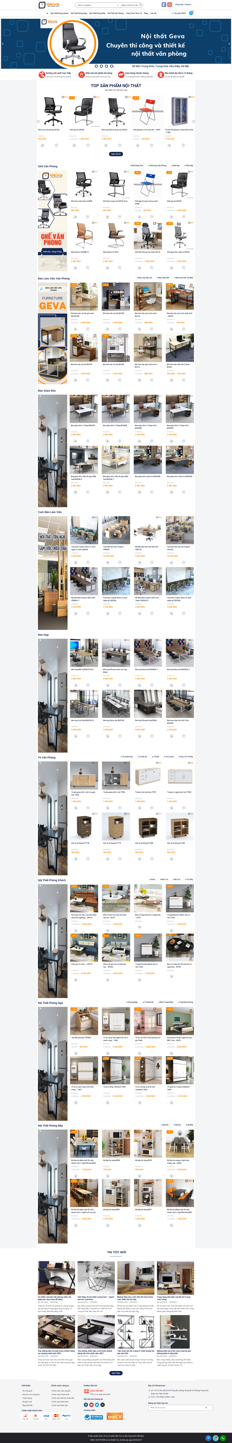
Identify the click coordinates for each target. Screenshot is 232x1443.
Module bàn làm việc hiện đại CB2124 (146, 548)
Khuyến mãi (27, 1402)
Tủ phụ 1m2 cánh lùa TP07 (145, 792)
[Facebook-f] (86, 1405)
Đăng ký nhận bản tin (158, 1403)
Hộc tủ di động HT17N (80, 843)
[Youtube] (91, 1405)
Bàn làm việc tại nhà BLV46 (113, 364)
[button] (2, 43)
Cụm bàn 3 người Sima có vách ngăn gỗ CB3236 (115, 599)
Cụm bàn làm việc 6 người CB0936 (113, 548)
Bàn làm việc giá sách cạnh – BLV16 (179, 130)
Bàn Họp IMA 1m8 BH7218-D (82, 669)
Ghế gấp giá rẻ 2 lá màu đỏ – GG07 (83, 130)
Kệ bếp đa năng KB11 (143, 1210)
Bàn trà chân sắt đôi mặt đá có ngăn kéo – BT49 (179, 965)
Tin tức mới (116, 1252)
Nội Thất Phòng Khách (52, 880)
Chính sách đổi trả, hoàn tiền (63, 1398)
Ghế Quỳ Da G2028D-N (80, 252)
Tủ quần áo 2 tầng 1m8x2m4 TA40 (178, 1088)
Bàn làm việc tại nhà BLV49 (81, 364)
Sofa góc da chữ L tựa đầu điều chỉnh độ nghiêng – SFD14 (83, 916)
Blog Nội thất (27, 1405)
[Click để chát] (208, 1440)
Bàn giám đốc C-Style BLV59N (115, 425)
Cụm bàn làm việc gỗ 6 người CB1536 (178, 548)
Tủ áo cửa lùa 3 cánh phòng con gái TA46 (147, 1039)
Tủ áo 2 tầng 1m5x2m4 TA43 (114, 1087)
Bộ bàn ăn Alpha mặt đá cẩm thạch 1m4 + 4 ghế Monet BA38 (179, 1211)
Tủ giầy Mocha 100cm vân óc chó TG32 (178, 916)
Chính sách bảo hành (60, 1402)
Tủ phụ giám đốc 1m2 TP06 (114, 792)
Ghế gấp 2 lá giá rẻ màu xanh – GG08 (147, 202)
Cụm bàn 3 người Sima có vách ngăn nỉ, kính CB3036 (83, 548)
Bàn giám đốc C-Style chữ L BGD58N (146, 427)
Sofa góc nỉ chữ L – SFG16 (81, 964)
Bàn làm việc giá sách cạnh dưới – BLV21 (179, 314)
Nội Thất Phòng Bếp (50, 1125)
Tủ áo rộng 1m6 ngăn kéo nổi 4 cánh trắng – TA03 (115, 1039)
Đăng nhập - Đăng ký (183, 4)
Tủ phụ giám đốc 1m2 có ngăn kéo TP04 (83, 793)
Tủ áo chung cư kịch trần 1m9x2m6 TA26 (145, 1088)
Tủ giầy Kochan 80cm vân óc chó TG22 (146, 965)
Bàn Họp (43, 635)
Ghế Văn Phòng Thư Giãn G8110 (147, 252)
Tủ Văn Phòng (46, 757)
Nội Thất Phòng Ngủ (50, 1003)
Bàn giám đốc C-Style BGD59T (83, 425)
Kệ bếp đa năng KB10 (143, 1160)
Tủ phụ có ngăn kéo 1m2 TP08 (179, 792)
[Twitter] (97, 1405)
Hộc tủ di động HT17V (112, 843)
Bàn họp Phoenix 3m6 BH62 (146, 720)
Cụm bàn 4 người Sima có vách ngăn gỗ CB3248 (179, 599)
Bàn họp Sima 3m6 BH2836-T (146, 669)
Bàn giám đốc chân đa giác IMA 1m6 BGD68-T (115, 477)
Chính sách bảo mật (60, 1405)
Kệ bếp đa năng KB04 (111, 1160)
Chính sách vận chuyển (61, 1391)
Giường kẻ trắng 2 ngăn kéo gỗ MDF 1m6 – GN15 (179, 1039)
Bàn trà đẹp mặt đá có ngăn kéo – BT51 (148, 916)
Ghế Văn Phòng (47, 166)
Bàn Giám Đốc (47, 390)
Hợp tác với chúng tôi (30, 1394)
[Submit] (206, 1407)
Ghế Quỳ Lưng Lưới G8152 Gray (115, 201)
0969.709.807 (96, 1391)
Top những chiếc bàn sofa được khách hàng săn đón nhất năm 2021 (95, 1352)
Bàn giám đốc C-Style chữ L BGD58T (178, 427)
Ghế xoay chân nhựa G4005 (81, 201)
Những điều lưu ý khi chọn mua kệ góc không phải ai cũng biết (174, 1352)
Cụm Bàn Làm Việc (50, 512)
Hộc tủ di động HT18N (144, 843)
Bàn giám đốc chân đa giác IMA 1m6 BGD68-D (83, 477)
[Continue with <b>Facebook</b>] (164, 4)
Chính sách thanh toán (60, 1394)
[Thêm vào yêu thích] (56, 145)
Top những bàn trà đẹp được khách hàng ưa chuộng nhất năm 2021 (56, 1352)
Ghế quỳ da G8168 (174, 201)
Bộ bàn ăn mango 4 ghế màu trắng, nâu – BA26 (178, 1161)
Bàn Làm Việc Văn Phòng (54, 278)
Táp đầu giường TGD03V (81, 1038)
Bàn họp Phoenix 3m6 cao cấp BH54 (115, 670)
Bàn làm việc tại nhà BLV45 (113, 313)
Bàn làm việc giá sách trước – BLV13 (146, 365)
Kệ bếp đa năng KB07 (111, 1210)
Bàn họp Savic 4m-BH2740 (113, 720)
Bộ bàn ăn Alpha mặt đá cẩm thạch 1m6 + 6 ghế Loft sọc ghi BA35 (83, 1211)
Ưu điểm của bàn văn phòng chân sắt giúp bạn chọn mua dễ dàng (54, 1298)
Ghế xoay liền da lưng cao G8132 (51, 130)
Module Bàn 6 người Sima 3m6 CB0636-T (83, 599)
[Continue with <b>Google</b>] (169, 4)
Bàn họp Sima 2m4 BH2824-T (178, 669)
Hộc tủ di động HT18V (176, 843)
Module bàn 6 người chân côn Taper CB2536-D (147, 599)
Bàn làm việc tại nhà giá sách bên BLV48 (82, 314)
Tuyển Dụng (27, 1398)
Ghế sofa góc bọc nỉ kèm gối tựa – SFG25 (114, 965)
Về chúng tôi (27, 1391)
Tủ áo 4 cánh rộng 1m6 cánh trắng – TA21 (82, 1088)
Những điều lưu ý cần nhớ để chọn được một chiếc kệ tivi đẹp (135, 1298)
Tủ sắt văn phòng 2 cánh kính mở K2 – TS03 (116, 131)
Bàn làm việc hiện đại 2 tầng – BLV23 (179, 365)
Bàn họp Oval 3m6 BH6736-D (82, 720)
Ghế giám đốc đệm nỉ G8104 (178, 252)
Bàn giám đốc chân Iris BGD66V (179, 476)
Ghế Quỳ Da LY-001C (111, 252)
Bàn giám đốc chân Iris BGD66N (147, 476)
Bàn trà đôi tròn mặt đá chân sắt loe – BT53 (114, 916)
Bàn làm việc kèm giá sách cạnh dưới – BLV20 (145, 131)
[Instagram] (102, 1405)
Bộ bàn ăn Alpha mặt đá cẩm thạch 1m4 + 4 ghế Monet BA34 (83, 1161)
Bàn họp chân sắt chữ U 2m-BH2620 (178, 721)
